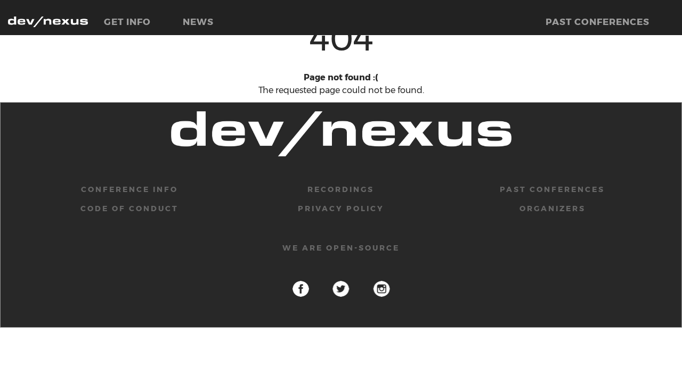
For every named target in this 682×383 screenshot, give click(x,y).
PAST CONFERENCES (597, 21)
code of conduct (129, 208)
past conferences (552, 189)
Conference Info (129, 189)
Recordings (340, 189)
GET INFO (127, 21)
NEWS (198, 21)
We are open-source (341, 248)
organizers (552, 208)
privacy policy (341, 208)
